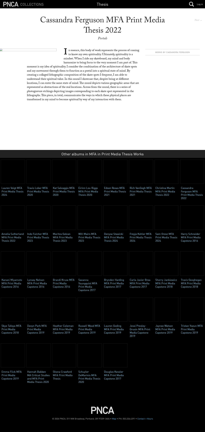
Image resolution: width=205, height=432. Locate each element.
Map (114, 418)
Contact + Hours (145, 418)
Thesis (102, 4)
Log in (200, 4)
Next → (198, 20)
